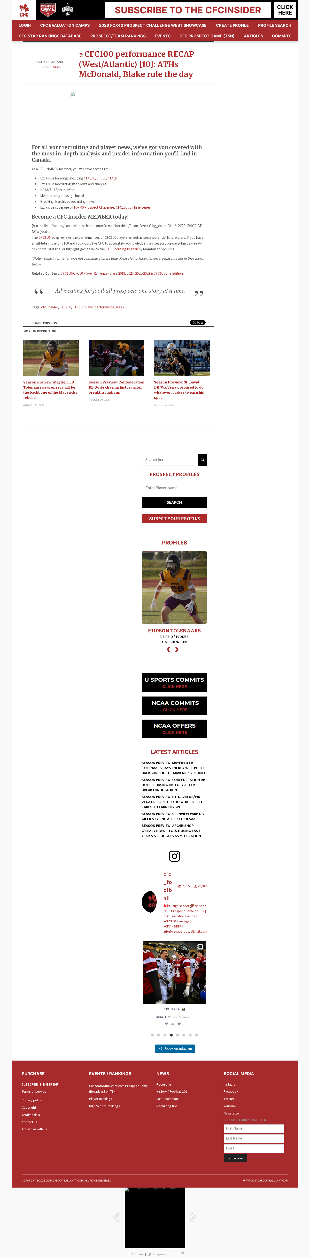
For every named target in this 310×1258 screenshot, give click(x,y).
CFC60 (101, 178)
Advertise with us (34, 1129)
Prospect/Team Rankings (118, 36)
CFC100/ (90, 178)
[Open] (174, 972)
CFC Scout (55, 67)
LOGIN (25, 25)
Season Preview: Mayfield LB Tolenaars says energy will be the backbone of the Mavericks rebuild (50, 390)
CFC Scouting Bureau (122, 249)
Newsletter (232, 1113)
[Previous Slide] (116, 1215)
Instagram (231, 1084)
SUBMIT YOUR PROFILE (174, 518)
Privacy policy (32, 1100)
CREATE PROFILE (232, 25)
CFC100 (44, 237)
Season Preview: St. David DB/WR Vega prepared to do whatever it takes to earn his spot (179, 390)
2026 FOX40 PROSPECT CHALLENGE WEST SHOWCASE (153, 25)
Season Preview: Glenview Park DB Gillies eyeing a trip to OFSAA (173, 816)
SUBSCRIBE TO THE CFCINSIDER (188, 10)
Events (162, 36)
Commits (281, 36)
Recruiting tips (167, 1106)
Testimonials (31, 1115)
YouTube (230, 1106)
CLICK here (285, 10)
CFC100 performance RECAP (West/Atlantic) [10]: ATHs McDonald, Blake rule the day (136, 64)
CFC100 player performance (93, 307)
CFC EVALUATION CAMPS (65, 25)
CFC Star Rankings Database (50, 36)
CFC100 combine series (133, 207)
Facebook (231, 1091)
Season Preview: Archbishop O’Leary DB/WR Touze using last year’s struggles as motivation (171, 830)
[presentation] (168, 649)
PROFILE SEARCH (274, 25)
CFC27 (112, 178)
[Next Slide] (193, 1215)
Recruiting (163, 1084)
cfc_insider (49, 307)
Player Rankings (100, 1098)
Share (139, 1254)
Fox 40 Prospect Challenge (94, 207)
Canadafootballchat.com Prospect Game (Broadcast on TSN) (118, 1089)
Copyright (29, 1107)
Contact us (29, 1122)
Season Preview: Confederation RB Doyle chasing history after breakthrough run (116, 387)
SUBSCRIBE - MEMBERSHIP (40, 1084)
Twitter (229, 1098)
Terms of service (34, 1091)
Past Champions (167, 1098)
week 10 (122, 307)
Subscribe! (235, 1158)
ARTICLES (253, 36)
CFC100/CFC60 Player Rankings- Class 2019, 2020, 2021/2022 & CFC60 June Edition (122, 273)
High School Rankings (104, 1106)
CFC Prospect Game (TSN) (207, 36)
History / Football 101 (171, 1091)
